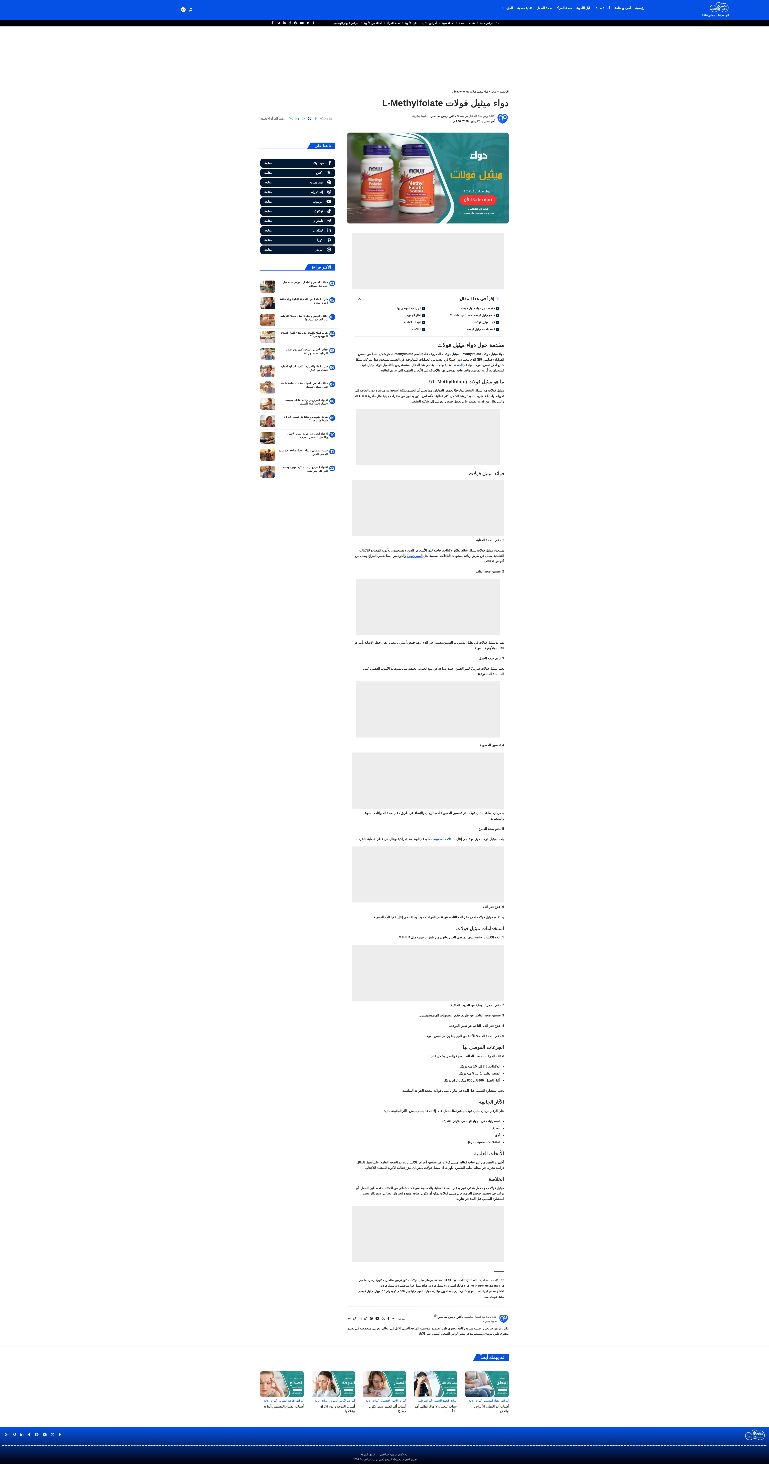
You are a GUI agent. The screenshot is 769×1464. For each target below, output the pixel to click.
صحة (461, 23)
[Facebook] (297, 163)
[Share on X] (309, 118)
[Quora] (297, 240)
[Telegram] (297, 221)
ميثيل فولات (366, 1291)
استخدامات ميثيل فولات (481, 329)
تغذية (472, 23)
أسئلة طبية (448, 23)
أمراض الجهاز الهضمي (346, 23)
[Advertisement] (384, 56)
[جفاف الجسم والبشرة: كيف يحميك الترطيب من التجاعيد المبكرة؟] (267, 320)
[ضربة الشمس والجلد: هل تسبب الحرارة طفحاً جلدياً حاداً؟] (267, 421)
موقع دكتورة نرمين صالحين (458, 1291)
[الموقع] (394, 1319)
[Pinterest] (297, 182)
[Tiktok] (297, 211)
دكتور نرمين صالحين (443, 116)
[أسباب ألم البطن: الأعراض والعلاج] (487, 1384)
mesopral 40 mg (445, 1280)
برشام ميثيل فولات (422, 1280)
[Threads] (297, 250)
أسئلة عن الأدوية (373, 23)
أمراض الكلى (429, 23)
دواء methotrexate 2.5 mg (487, 1285)
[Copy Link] (291, 118)
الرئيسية (504, 91)
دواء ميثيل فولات (439, 1285)
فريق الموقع (368, 1454)
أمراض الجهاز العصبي (445, 1400)
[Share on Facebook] (315, 118)
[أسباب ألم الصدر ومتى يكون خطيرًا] (384, 1384)
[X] (297, 173)
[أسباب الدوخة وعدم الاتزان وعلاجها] (333, 1384)
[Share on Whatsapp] (303, 118)
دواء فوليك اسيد (459, 1285)
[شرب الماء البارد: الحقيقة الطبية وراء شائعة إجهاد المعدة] (267, 303)
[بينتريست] (295, 23)
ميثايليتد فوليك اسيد (429, 1291)
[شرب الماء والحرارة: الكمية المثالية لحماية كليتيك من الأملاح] (267, 371)
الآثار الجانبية (414, 315)
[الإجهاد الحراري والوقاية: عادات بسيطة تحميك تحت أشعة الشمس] (267, 404)
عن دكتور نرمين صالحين (394, 1454)
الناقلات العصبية (444, 839)
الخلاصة (416, 329)
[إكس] (308, 23)
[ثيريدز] (272, 23)
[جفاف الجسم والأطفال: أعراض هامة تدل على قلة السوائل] (267, 287)
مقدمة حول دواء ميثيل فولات (478, 308)
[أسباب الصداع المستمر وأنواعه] (282, 1384)
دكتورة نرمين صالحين (371, 1280)
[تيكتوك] (290, 23)
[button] (190, 10)
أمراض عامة (486, 23)
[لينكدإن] (284, 23)
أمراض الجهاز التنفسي (393, 1400)
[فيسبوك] (313, 23)
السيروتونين (415, 555)
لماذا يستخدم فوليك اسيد (489, 1291)
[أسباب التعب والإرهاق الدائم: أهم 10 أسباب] (435, 1384)
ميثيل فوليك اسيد (494, 1296)
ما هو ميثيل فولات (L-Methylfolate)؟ (472, 315)
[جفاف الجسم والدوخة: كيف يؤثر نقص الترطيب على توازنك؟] (267, 354)
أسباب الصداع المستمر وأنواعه (283, 1406)
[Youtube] (297, 201)
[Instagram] (297, 192)
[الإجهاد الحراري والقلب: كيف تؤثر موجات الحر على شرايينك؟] (267, 472)
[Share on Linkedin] (297, 118)
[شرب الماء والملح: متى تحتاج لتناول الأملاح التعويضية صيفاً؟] (267, 337)
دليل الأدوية (411, 23)
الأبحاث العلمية (412, 322)
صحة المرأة (393, 23)
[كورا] (278, 23)
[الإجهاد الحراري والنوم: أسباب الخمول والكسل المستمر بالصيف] (267, 438)
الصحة (458, 365)
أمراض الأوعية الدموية (342, 1400)
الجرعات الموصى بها (409, 308)
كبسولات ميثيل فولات (392, 1285)
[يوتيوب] (302, 23)
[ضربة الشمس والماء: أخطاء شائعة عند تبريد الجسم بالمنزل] (267, 455)
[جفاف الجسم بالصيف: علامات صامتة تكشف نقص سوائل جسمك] (267, 387)
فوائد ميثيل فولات (484, 322)
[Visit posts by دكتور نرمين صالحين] (503, 119)
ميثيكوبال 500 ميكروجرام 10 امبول (395, 1291)
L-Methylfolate (467, 1280)
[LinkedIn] (297, 230)
